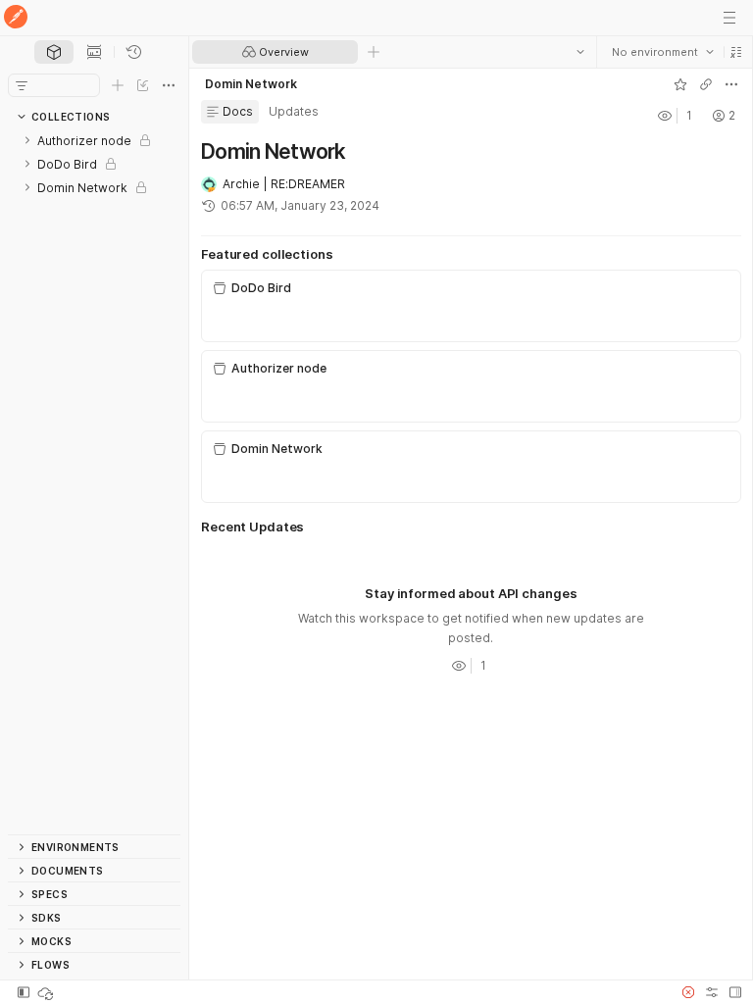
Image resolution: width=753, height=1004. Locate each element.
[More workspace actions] (730, 84)
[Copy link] (705, 84)
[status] (47, 992)
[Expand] (27, 140)
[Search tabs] (579, 52)
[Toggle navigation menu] (729, 17)
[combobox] (662, 52)
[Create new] (117, 85)
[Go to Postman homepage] (15, 18)
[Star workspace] (679, 84)
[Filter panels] (21, 85)
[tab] (54, 52)
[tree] (94, 481)
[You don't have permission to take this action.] (373, 52)
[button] (735, 52)
